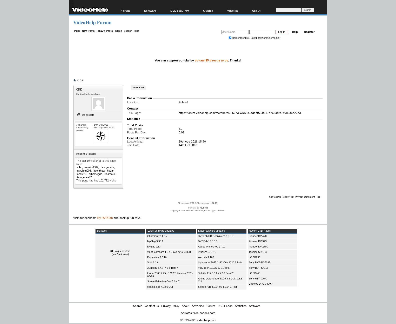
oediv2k (81, 174)
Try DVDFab (105, 217)
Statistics (240, 306)
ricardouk (110, 174)
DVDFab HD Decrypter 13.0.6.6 (215, 236)
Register (309, 31)
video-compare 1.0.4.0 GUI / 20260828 (169, 252)
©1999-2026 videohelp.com (198, 320)
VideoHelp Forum (92, 22)
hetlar (110, 170)
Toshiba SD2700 (258, 252)
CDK (80, 80)
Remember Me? (241, 38)
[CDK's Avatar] (98, 104)
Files (136, 30)
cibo (79, 167)
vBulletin (204, 208)
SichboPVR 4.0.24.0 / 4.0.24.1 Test (217, 286)
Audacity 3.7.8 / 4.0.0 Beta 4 (162, 267)
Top (319, 197)
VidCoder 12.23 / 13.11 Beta (214, 267)
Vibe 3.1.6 (153, 262)
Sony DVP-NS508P (260, 262)
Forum (125, 11)
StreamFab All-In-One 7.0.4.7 (163, 281)
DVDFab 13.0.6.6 (207, 241)
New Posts (88, 30)
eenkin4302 (91, 167)
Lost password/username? (265, 38)
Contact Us (275, 197)
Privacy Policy (170, 306)
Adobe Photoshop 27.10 (211, 246)
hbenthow (99, 170)
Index (77, 30)
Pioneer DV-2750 (258, 246)
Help (295, 31)
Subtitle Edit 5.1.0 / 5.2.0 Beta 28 (216, 273)
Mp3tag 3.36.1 (155, 241)
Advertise (198, 306)
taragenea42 (84, 177)
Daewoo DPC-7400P (260, 283)
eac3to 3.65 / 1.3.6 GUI (160, 286)
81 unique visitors (120, 251)
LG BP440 (254, 273)
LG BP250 (254, 257)
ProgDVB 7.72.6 (207, 252)
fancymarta (107, 167)
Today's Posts (104, 30)
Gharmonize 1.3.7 (157, 236)
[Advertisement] (367, 103)
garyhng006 (84, 170)
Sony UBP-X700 (258, 278)
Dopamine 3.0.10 (157, 257)
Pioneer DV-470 (258, 236)
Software (150, 11)
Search (128, 30)
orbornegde (95, 174)
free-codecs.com (204, 313)
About (185, 306)
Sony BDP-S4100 (259, 267)
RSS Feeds (225, 306)
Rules (118, 30)
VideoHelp (288, 197)
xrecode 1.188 (206, 257)
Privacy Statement (305, 197)
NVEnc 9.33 (154, 246)
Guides (208, 11)
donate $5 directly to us (211, 60)
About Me (138, 87)
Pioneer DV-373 (258, 241)
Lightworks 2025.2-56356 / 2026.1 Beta (220, 262)
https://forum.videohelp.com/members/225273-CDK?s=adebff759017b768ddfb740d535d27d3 (240, 112)
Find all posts (87, 115)
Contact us (152, 306)
